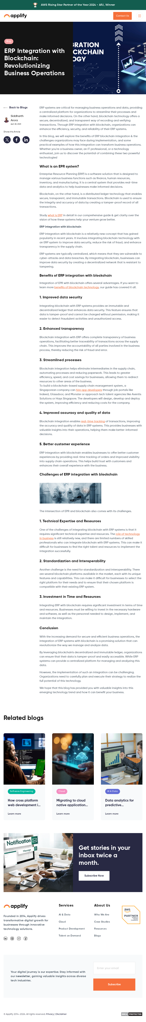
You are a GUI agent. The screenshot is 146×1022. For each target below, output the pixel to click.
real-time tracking (93, 421)
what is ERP (55, 215)
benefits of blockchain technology (76, 287)
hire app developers (89, 390)
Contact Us (122, 16)
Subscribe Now (94, 875)
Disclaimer (61, 1014)
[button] (139, 15)
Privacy (50, 1014)
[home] (15, 15)
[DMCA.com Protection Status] (131, 1014)
